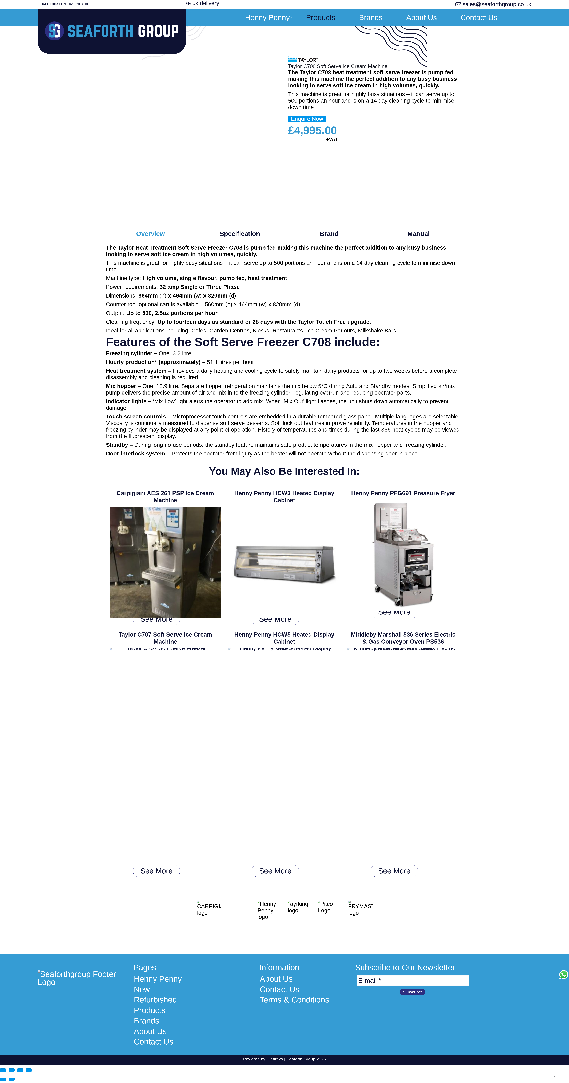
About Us (150, 1031)
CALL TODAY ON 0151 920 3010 (64, 4)
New (142, 989)
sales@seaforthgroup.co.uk (497, 4)
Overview (150, 233)
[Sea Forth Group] (112, 34)
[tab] (150, 233)
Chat (563, 974)
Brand (329, 233)
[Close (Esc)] (29, 1070)
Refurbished (155, 999)
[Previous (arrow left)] (3, 1079)
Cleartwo (275, 1059)
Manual (418, 233)
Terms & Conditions (294, 999)
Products (149, 1010)
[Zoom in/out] (3, 1070)
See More (156, 619)
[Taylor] (303, 59)
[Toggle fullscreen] (12, 1070)
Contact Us (153, 1041)
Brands (146, 1020)
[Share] (20, 1070)
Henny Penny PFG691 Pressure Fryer (403, 493)
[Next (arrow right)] (12, 1079)
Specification (240, 233)
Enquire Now (307, 119)
